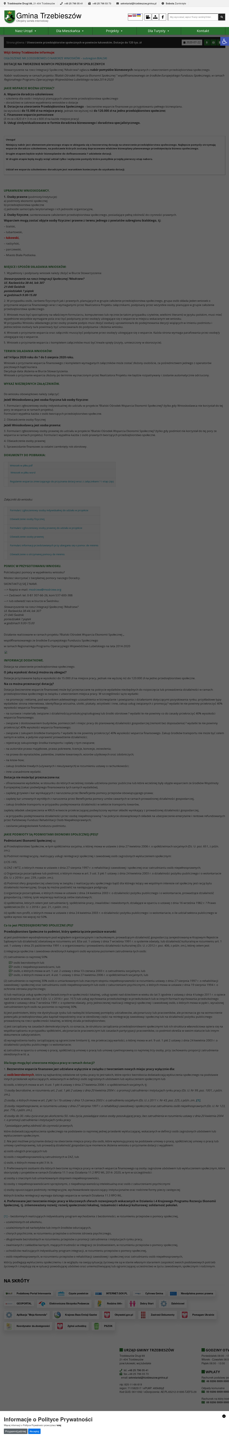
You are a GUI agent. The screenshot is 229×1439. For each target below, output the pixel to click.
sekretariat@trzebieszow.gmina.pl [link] (138, 3)
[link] (224, 41)
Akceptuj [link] (34, 1431)
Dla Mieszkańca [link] (68, 31)
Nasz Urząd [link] (24, 31)
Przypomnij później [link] (15, 1431)
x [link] (224, 1416)
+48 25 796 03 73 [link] (101, 3)
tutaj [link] (59, 1425)
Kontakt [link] (203, 31)
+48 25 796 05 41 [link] (73, 3)
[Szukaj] (221, 17)
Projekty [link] (112, 31)
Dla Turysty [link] (156, 31)
